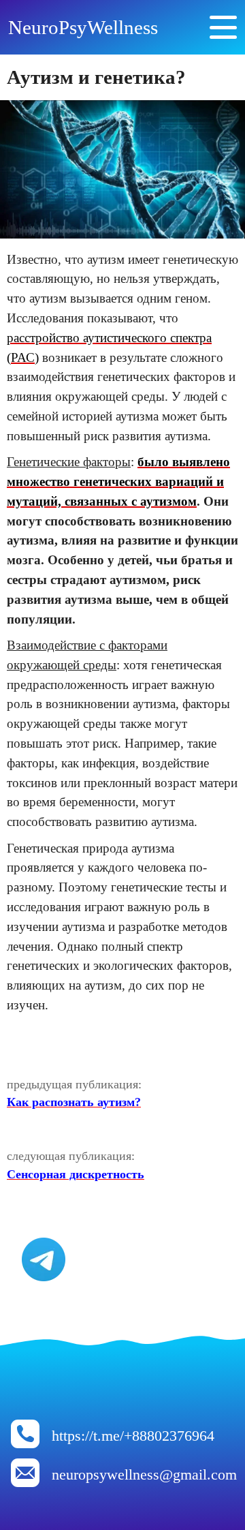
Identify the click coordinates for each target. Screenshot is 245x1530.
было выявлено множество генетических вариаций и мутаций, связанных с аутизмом (118, 481)
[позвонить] (25, 1444)
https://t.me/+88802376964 (133, 1436)
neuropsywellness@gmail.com (144, 1475)
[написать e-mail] (25, 1483)
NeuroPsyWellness (83, 27)
